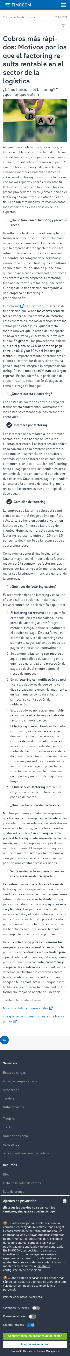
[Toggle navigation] (63, 4)
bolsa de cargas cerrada (20, 1081)
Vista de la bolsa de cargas (22, 1183)
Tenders (9, 1098)
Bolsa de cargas (14, 1072)
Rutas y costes (13, 1107)
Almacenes (11, 1090)
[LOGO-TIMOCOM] (18, 5)
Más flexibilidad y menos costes (25, 1008)
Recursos (10, 1165)
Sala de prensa (13, 1191)
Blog (6, 1174)
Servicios (10, 1063)
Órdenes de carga (15, 1136)
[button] (4, 1040)
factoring (13, 306)
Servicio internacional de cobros (26, 1153)
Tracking (9, 1127)
